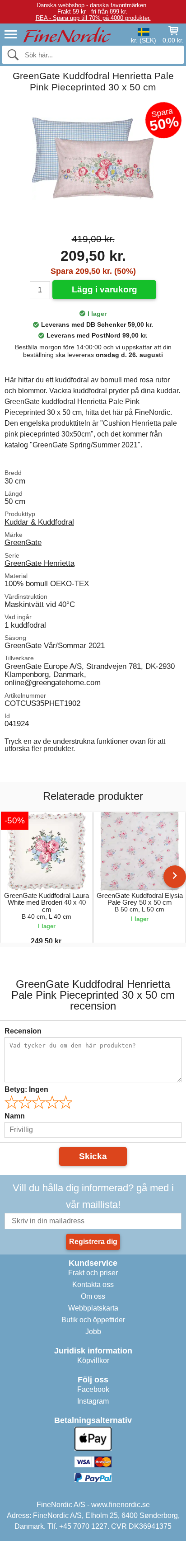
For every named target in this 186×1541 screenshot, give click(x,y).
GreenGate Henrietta (39, 563)
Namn (15, 1116)
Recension (23, 1031)
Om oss (93, 1296)
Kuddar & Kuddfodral (39, 521)
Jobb (93, 1331)
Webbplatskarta (93, 1308)
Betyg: (26, 1089)
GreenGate (23, 542)
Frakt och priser (93, 1273)
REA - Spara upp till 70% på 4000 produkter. (93, 17)
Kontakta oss (93, 1284)
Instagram (93, 1401)
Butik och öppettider (93, 1320)
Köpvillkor (93, 1360)
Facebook (93, 1389)
